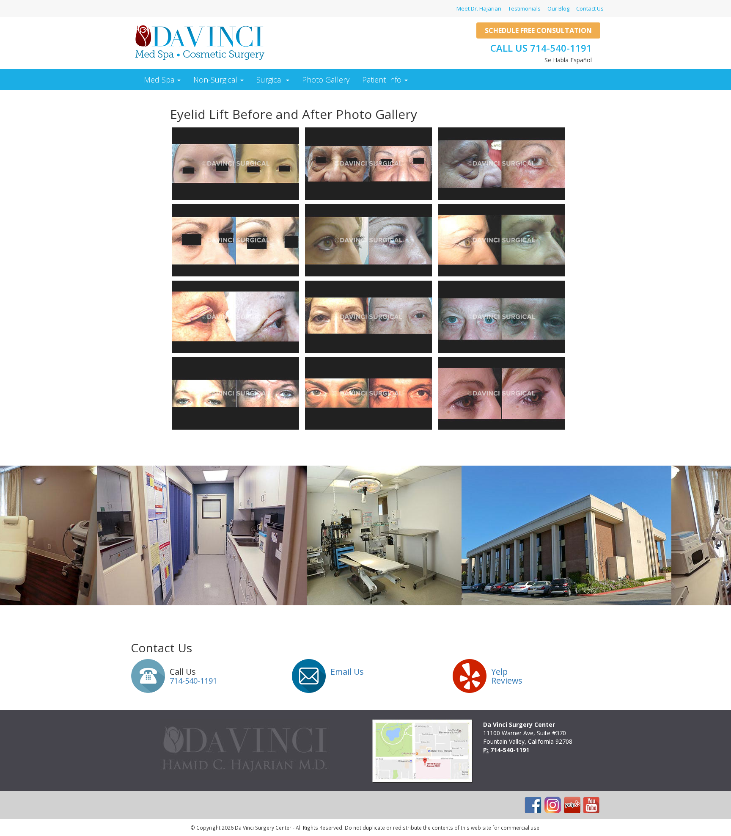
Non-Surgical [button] (216, 79)
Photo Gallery (325, 79)
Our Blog (558, 8)
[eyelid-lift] (235, 163)
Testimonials (524, 8)
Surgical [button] (270, 79)
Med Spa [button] (160, 79)
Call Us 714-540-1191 (541, 47)
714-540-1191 (193, 681)
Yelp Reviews (506, 676)
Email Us (347, 671)
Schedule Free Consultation (538, 30)
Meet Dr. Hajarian (478, 8)
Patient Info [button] (383, 79)
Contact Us (590, 8)
